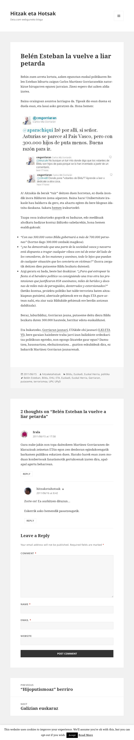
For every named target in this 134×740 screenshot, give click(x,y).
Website (26, 636)
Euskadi (78, 374)
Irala (36, 432)
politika (105, 374)
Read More (86, 735)
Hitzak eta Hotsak (33, 13)
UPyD (58, 381)
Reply (26, 474)
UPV (51, 381)
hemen (57, 208)
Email (26, 620)
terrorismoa (40, 381)
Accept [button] (72, 735)
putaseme (26, 381)
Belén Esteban (32, 377)
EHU (51, 377)
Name (26, 604)
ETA (58, 377)
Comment (28, 553)
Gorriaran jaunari (55, 330)
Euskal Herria (92, 374)
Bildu (69, 374)
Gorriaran (94, 377)
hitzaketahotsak (51, 374)
